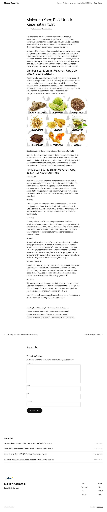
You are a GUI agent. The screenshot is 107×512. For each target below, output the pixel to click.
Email (28, 393)
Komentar (29, 363)
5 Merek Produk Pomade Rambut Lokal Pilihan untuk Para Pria (29, 460)
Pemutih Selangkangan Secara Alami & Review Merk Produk (28, 449)
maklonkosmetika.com (50, 47)
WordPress (100, 507)
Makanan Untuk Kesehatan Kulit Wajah (57, 314)
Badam (34, 247)
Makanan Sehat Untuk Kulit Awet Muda (58, 308)
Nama (28, 385)
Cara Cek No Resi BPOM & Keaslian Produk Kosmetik (25, 454)
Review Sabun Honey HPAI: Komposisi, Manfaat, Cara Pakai (28, 443)
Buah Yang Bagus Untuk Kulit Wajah (37, 308)
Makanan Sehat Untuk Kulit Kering (59, 311)
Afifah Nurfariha (36, 29)
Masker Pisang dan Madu (92, 335)
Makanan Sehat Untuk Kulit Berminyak (38, 311)
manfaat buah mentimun (65, 211)
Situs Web (29, 401)
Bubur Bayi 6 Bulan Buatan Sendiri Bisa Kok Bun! (22, 335)
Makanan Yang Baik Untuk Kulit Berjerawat (63, 317)
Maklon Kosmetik (11, 3)
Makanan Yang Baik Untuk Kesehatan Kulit (38, 317)
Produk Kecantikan (47, 29)
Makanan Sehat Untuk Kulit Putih (36, 314)
